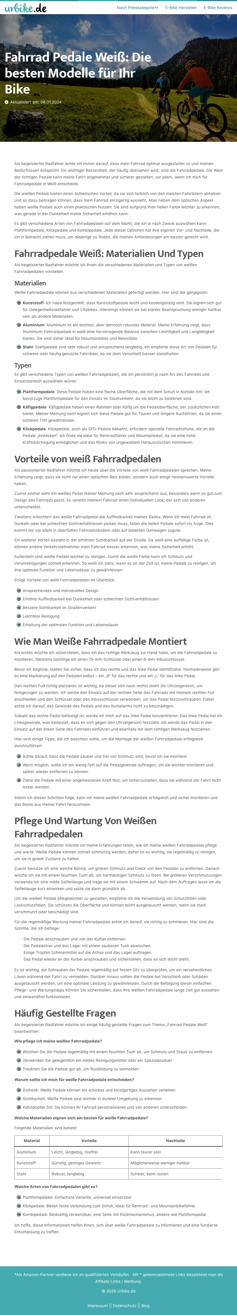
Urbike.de (126, 1291)
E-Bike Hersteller (181, 7)
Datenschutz (124, 1305)
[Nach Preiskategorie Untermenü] (157, 8)
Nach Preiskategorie (136, 7)
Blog (145, 1305)
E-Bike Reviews (218, 7)
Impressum (97, 1305)
